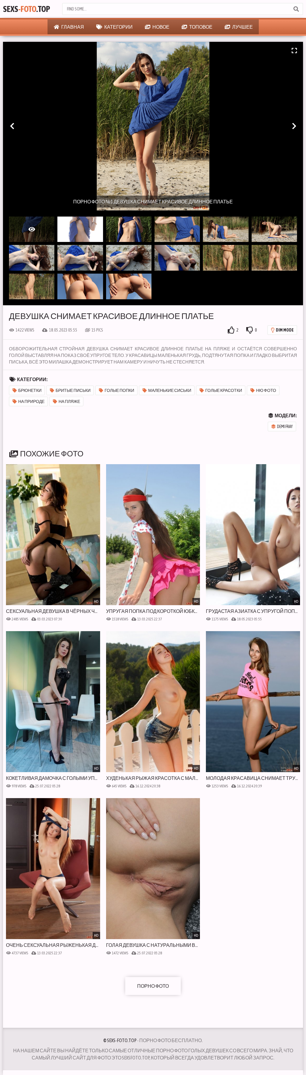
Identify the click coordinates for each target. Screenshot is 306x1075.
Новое (160, 27)
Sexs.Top (26, 9)
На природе (31, 401)
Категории (118, 27)
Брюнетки (30, 390)
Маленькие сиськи (169, 390)
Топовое (200, 27)
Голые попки (119, 390)
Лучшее (242, 27)
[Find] (296, 9)
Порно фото (153, 986)
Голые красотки (223, 390)
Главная (72, 27)
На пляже (69, 401)
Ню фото (266, 390)
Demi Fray (285, 426)
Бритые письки (73, 390)
